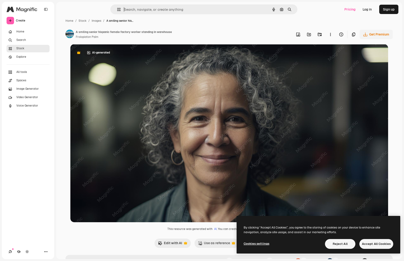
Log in (367, 9)
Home (69, 21)
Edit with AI (170, 244)
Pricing (350, 9)
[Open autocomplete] (117, 9)
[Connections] (10, 251)
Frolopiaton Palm (87, 37)
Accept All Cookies (376, 244)
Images (96, 21)
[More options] (330, 34)
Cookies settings (256, 244)
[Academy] (18, 251)
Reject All (340, 244)
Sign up (389, 9)
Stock (83, 21)
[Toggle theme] (27, 251)
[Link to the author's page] (69, 34)
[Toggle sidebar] (46, 9)
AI (215, 229)
